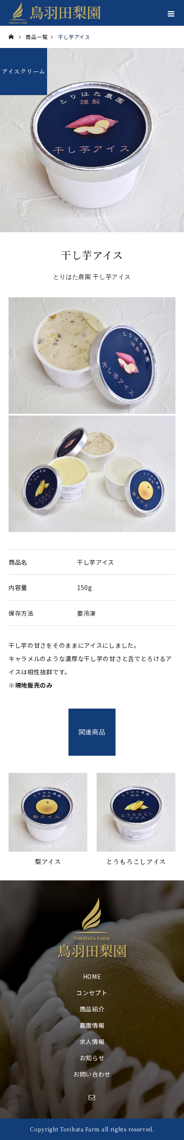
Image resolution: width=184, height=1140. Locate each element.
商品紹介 (92, 1009)
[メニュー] (171, 13)
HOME (92, 976)
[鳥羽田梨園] (92, 927)
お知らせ (92, 1057)
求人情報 (92, 1041)
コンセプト (92, 992)
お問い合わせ (92, 1074)
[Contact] (92, 1097)
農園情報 (92, 1025)
